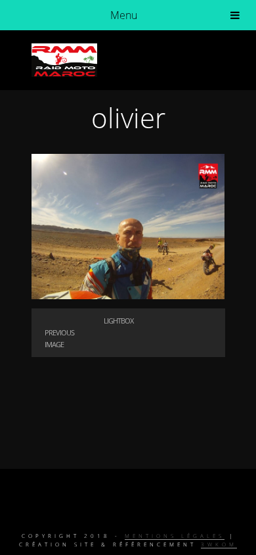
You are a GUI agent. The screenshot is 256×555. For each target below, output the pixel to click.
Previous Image (59, 338)
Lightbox (118, 321)
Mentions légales (174, 535)
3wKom (219, 544)
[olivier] (128, 295)
